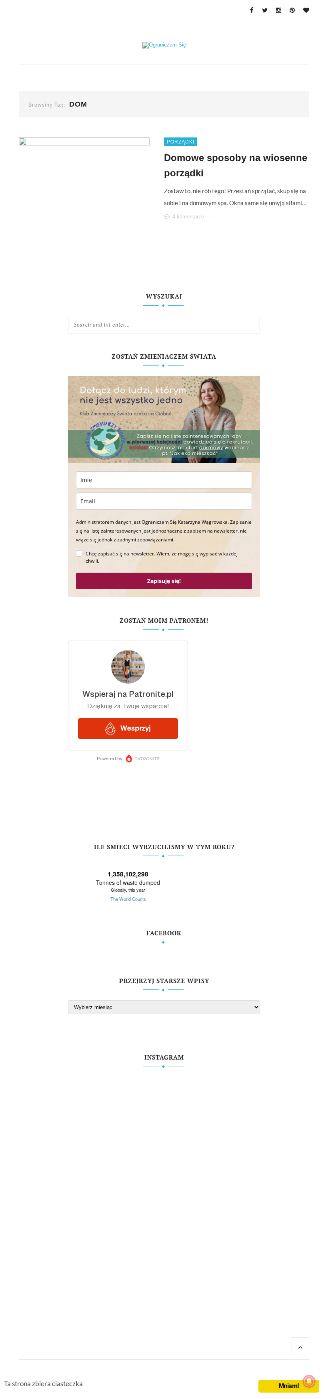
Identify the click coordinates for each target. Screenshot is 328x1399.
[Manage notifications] (309, 1381)
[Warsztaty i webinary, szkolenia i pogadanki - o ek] (115, 1208)
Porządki (180, 142)
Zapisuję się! (164, 581)
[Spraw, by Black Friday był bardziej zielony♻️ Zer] (212, 1196)
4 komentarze (188, 217)
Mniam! (289, 1386)
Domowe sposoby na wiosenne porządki (235, 165)
